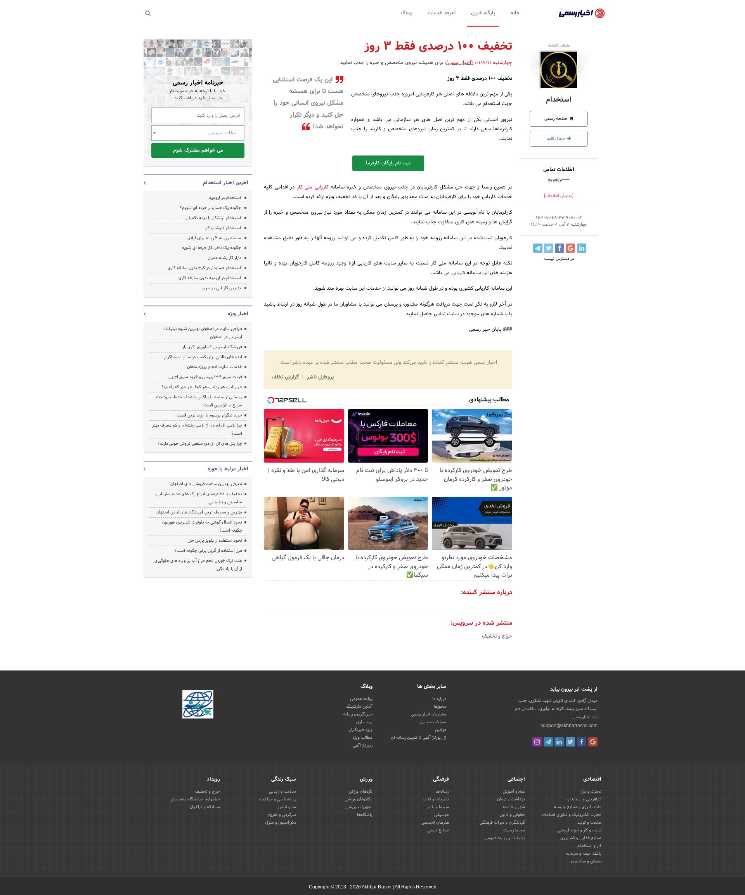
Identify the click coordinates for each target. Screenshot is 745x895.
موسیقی (441, 814)
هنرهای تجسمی (435, 822)
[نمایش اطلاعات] (558, 195)
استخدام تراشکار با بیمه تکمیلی (213, 217)
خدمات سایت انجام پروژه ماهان (214, 366)
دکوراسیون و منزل (280, 822)
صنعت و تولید (589, 822)
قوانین (440, 729)
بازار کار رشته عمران (223, 257)
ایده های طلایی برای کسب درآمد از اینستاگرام (203, 357)
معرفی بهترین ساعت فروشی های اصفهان (206, 483)
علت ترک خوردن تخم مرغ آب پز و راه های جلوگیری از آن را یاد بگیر (198, 564)
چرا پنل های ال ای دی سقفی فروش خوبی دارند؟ (200, 443)
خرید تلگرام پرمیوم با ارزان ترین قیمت (209, 415)
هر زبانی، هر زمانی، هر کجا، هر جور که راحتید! (202, 387)
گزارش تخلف (286, 377)
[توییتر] (570, 741)
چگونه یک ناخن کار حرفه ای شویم (211, 247)
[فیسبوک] (581, 741)
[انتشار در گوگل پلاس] (570, 248)
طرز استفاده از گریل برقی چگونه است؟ (208, 550)
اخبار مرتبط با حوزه (228, 469)
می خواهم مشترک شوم (198, 150)
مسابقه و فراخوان (204, 806)
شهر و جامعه (513, 806)
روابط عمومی (361, 698)
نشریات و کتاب (436, 799)
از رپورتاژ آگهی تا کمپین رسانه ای (418, 737)
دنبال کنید (556, 138)
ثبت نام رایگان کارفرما (388, 163)
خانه (515, 13)
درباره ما (439, 698)
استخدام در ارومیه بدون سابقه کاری (209, 278)
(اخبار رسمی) (459, 63)
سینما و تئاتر (438, 806)
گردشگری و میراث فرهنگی (502, 822)
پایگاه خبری (483, 13)
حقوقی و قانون (512, 814)
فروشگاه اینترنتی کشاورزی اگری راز (212, 347)
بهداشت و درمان (511, 799)
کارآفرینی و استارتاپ (584, 799)
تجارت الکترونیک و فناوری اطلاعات (571, 814)
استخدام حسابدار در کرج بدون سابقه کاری (204, 267)
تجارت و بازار (590, 791)
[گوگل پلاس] (593, 741)
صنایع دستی (438, 830)
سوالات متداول (432, 722)
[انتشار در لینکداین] (581, 248)
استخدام (559, 100)
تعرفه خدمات (442, 13)
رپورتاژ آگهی (362, 745)
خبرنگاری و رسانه (357, 714)
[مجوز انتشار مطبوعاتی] (197, 705)
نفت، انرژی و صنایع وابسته (577, 806)
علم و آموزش (513, 791)
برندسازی (364, 722)
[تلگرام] (548, 741)
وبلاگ (406, 13)
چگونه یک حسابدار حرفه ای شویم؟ (210, 207)
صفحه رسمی (556, 118)
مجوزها (440, 706)
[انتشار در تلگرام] (537, 248)
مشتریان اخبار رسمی (428, 714)
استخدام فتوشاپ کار (223, 228)
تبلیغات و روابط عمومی (505, 838)
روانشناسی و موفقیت (277, 799)
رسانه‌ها (442, 791)
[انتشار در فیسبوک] (559, 248)
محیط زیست (514, 830)
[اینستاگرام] (537, 741)
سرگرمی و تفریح (281, 814)
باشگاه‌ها (364, 814)
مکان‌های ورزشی (358, 799)
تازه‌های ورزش (360, 791)
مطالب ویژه (362, 737)
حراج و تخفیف (497, 636)
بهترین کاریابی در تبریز (221, 288)
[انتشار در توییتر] (548, 248)
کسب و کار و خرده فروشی (579, 830)
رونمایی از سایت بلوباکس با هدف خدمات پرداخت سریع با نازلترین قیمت (199, 401)
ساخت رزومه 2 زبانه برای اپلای (214, 238)
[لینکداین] (559, 741)
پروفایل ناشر (319, 377)
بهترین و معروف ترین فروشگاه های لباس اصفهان (199, 512)
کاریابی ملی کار (313, 187)
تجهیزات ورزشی (358, 806)
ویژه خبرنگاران (360, 729)
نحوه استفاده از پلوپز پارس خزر (215, 540)
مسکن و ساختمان (586, 861)
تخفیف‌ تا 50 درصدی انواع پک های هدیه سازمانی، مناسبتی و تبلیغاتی (198, 498)
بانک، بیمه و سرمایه (583, 853)
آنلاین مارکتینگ (359, 706)
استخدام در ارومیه (225, 197)
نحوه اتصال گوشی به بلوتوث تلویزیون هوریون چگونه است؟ (202, 526)
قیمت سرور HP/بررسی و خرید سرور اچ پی (205, 376)
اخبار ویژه (238, 314)
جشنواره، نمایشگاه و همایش (195, 799)
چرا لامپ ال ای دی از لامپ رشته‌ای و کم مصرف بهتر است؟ (197, 429)
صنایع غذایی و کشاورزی (580, 838)
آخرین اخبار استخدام (225, 183)
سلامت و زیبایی (282, 791)
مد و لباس (287, 806)
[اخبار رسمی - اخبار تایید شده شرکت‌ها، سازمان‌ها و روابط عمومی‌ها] (581, 13)
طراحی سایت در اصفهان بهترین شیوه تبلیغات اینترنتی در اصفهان (202, 332)
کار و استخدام (589, 845)
